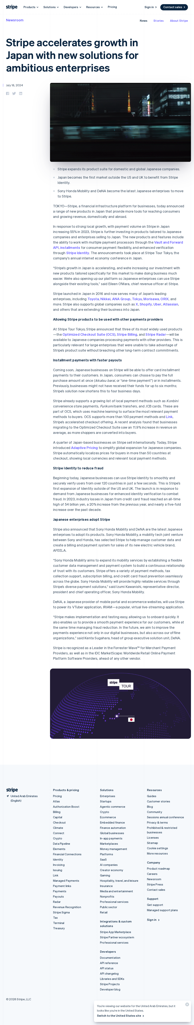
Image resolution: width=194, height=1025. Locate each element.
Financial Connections (67, 854)
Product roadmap (158, 868)
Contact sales (172, 7)
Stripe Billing (127, 334)
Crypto (57, 838)
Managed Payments (66, 880)
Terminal (58, 923)
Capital (57, 817)
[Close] (186, 1005)
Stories (158, 20)
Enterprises (107, 796)
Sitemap (152, 843)
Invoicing (59, 865)
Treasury (59, 928)
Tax (55, 917)
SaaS (103, 859)
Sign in (149, 7)
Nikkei (105, 299)
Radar (57, 902)
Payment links (62, 886)
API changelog (109, 973)
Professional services (114, 902)
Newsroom (14, 20)
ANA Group (121, 299)
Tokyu (137, 299)
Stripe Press (155, 884)
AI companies (109, 865)
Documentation (110, 957)
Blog (150, 806)
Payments (59, 891)
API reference (109, 963)
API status (106, 968)
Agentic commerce (112, 806)
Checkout (59, 822)
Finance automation (113, 828)
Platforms (106, 854)
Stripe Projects (110, 984)
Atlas (56, 801)
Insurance (106, 886)
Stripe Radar (156, 334)
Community (154, 812)
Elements (59, 849)
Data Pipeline (61, 843)
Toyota (93, 299)
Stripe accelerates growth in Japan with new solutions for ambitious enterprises (72, 54)
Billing (56, 812)
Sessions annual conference (165, 817)
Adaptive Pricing (84, 447)
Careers (152, 874)
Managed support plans (162, 910)
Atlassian (170, 304)
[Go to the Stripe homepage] (10, 790)
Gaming (105, 875)
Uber (157, 304)
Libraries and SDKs (112, 979)
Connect (58, 833)
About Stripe (179, 20)
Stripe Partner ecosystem (117, 937)
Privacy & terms (157, 822)
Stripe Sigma (61, 912)
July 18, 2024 (14, 85)
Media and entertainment (116, 891)
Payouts (58, 896)
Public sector (108, 907)
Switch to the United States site (119, 1015)
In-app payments (111, 838)
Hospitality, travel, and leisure (119, 880)
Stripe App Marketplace (115, 932)
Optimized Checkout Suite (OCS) (89, 334)
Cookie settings (157, 848)
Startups (106, 801)
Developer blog (110, 989)
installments (70, 247)
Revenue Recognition (67, 907)
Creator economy (111, 870)
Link (169, 416)
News (143, 20)
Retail (103, 912)
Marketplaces (109, 843)
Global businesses (112, 833)
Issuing (57, 870)
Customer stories (158, 801)
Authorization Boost (66, 806)
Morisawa (151, 299)
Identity (58, 859)
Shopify (146, 304)
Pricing (112, 6)
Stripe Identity (77, 253)
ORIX (164, 299)
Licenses (153, 837)
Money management (113, 849)
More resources (157, 853)
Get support (155, 905)
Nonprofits (107, 896)
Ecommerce (108, 817)
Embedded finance (112, 822)
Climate (58, 828)
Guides (151, 796)
